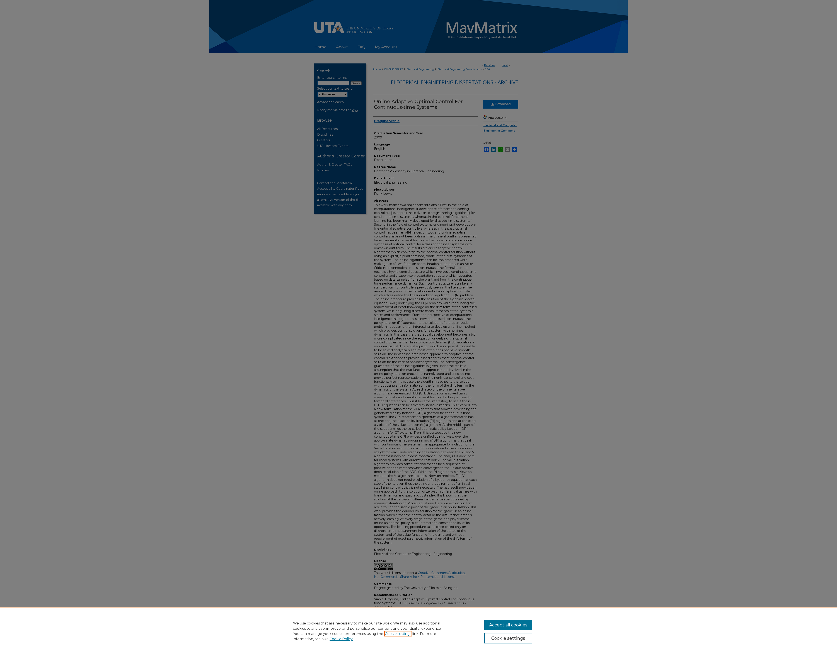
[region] (418, 631)
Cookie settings (398, 634)
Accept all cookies (508, 625)
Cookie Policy (341, 639)
